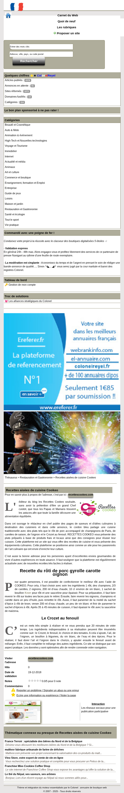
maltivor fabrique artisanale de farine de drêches (34, 749)
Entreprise (11, 188)
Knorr (28, 592)
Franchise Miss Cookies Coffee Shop (27, 766)
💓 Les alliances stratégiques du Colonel (28, 301)
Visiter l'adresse (10, 660)
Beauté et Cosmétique (17, 124)
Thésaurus (11, 477)
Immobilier (11, 151)
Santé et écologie (15, 214)
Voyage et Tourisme (16, 145)
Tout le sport (12, 219)
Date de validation (11, 674)
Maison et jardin (14, 203)
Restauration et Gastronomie (21, 209)
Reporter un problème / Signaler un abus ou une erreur (47, 690)
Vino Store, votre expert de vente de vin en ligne (34, 757)
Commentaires (14, 686)
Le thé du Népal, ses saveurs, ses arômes (30, 774)
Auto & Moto (12, 130)
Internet (9, 156)
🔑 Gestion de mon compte (20, 284)
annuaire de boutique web (93, 787)
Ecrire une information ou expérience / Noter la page (46, 695)
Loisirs (8, 198)
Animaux (10, 167)
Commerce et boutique (18, 177)
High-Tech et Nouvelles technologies (26, 140)
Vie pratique (12, 225)
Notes (8, 681)
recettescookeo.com (80, 494)
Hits (7, 667)
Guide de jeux (13, 193)
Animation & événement (18, 135)
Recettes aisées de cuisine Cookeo (75, 477)
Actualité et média (15, 161)
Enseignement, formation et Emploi (25, 182)
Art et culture (12, 172)
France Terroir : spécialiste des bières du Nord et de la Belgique (43, 741)
